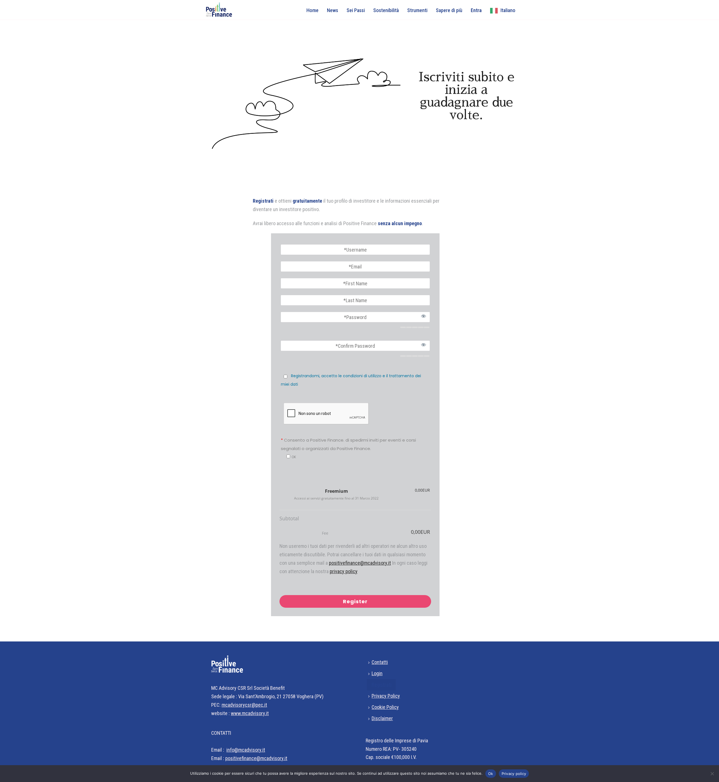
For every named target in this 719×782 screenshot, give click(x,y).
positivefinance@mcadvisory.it (360, 563)
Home (312, 10)
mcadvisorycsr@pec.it (244, 705)
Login (377, 673)
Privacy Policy (386, 696)
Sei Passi (356, 10)
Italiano (507, 10)
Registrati (382, 685)
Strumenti (417, 10)
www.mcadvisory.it (250, 713)
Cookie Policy (385, 707)
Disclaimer (382, 718)
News (332, 10)
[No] (712, 773)
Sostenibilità (386, 10)
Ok (490, 773)
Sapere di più (449, 10)
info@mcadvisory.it (245, 750)
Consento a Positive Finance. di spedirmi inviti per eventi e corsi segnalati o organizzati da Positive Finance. (348, 444)
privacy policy (344, 571)
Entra (476, 10)
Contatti (380, 662)
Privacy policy (514, 773)
